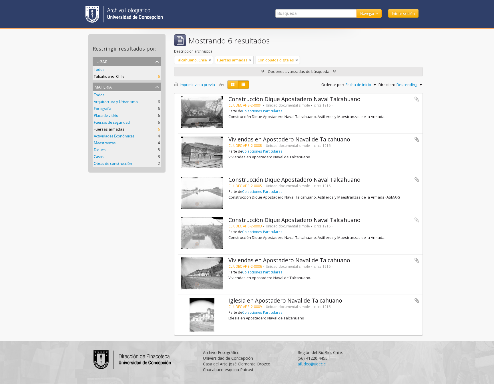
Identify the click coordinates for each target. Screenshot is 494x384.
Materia (103, 86)
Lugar (100, 61)
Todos (99, 69)
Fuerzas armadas (109, 129)
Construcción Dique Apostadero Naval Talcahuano (294, 99)
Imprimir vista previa (197, 84)
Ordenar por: (332, 84)
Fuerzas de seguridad (112, 122)
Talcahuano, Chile (109, 76)
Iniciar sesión (403, 13)
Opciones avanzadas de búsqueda (298, 71)
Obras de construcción (113, 163)
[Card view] (232, 84)
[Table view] (243, 84)
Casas (98, 156)
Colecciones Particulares (262, 111)
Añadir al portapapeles (417, 99)
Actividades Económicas (114, 136)
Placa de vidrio (106, 115)
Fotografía (102, 108)
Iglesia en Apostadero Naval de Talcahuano (285, 300)
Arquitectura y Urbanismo (116, 101)
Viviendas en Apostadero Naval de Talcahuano (289, 139)
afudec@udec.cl (312, 364)
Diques (99, 149)
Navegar (367, 13)
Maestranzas (104, 142)
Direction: (387, 84)
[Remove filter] (210, 60)
